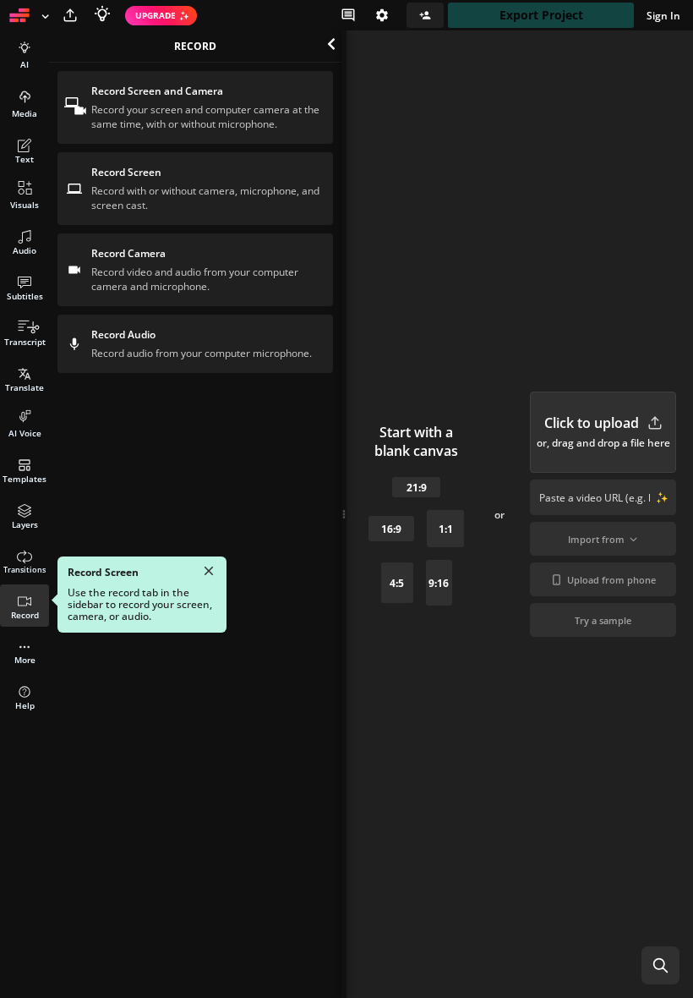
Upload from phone (611, 579)
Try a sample (603, 620)
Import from (596, 539)
